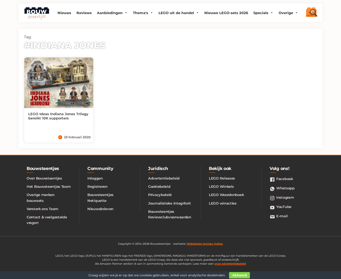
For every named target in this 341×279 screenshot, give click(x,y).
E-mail (281, 216)
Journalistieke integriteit (169, 203)
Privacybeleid (160, 195)
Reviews (84, 13)
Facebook (284, 179)
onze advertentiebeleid (230, 263)
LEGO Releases (222, 178)
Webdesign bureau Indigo (205, 243)
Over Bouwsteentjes (44, 178)
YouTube (283, 207)
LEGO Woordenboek (226, 195)
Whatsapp (285, 188)
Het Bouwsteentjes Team (49, 186)
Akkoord (239, 275)
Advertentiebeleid (164, 178)
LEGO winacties (223, 203)
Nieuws (64, 13)
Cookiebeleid (159, 186)
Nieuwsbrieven (100, 209)
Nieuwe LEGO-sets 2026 (226, 13)
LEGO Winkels (221, 186)
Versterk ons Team (42, 209)
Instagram (285, 197)
